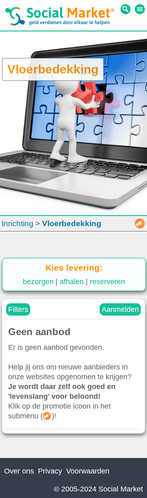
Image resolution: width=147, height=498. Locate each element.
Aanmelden (120, 309)
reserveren (107, 282)
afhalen (72, 282)
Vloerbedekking (71, 223)
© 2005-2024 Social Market (98, 489)
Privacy (50, 471)
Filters (18, 309)
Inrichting (17, 223)
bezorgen (38, 282)
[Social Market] (59, 24)
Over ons (19, 471)
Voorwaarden (87, 471)
